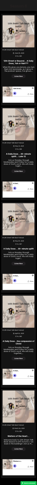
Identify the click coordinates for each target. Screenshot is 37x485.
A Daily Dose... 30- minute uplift (18, 249)
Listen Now (18, 76)
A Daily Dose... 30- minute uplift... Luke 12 (18, 155)
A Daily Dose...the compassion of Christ (18, 342)
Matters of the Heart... (18, 436)
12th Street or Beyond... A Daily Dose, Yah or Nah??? (18, 62)
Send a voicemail (29, 483)
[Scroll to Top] (33, 477)
